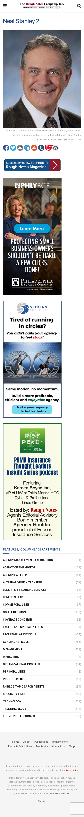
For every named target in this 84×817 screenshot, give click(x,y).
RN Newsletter (60, 741)
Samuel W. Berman (60, 793)
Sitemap (42, 801)
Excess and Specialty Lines (23, 627)
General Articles (16, 641)
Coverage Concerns (18, 619)
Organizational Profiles (21, 664)
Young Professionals (19, 716)
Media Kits (42, 746)
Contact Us (58, 746)
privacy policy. (71, 770)
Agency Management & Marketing (28, 560)
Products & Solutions (20, 746)
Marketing (11, 656)
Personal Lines (14, 671)
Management (12, 649)
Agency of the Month (19, 567)
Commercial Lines (16, 604)
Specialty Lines (14, 694)
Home (15, 741)
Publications (41, 741)
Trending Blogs (14, 708)
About (26, 741)
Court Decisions (15, 612)
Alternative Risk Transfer (22, 582)
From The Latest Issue (19, 634)
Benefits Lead (13, 597)
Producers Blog (15, 679)
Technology (12, 701)
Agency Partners (16, 575)
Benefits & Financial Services (24, 589)
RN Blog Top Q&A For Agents (24, 686)
